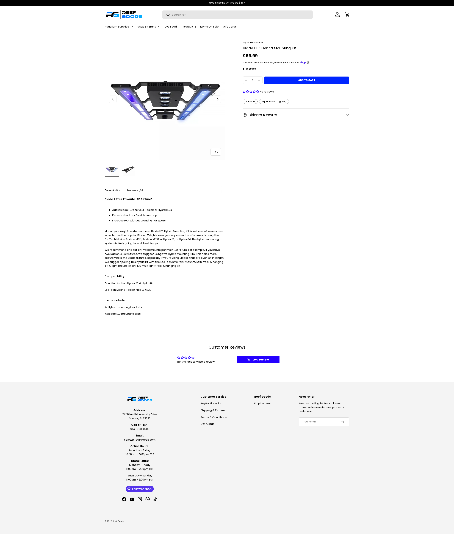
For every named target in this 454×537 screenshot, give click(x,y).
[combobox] (237, 14)
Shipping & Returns (213, 410)
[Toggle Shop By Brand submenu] (159, 27)
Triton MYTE (188, 26)
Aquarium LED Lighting (274, 101)
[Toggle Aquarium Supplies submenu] (132, 27)
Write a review (258, 359)
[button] (347, 14)
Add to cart (306, 80)
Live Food (171, 26)
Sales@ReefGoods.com (140, 439)
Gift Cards (230, 26)
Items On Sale (209, 26)
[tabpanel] (165, 256)
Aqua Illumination (253, 42)
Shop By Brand (146, 26)
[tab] (113, 190)
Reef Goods (118, 521)
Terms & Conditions (214, 417)
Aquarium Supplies (117, 26)
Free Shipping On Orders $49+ (227, 2)
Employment (262, 403)
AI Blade (250, 101)
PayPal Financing (211, 403)
